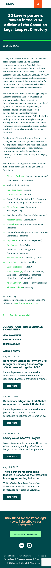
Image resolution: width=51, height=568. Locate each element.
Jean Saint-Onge (14, 272)
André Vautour (14, 283)
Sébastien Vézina (15, 288)
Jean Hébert (12, 224)
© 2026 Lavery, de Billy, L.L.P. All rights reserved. (25, 563)
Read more (12, 386)
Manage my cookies (24, 559)
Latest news (11, 351)
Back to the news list (20, 315)
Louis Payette (13, 262)
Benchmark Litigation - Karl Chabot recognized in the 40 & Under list (24, 403)
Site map (41, 556)
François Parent (14, 258)
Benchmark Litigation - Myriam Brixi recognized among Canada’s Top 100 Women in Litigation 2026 (25, 364)
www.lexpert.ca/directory (26, 303)
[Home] (8, 4)
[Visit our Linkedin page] (21, 545)
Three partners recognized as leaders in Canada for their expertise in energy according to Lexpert (25, 475)
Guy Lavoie (12, 240)
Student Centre (9, 556)
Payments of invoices (26, 556)
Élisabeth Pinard (14, 267)
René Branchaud (14, 190)
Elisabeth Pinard (12, 340)
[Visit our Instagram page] (29, 545)
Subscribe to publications (25, 534)
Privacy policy (40, 559)
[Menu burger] (46, 4)
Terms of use (9, 559)
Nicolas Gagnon (14, 220)
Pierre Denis (12, 207)
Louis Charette (14, 195)
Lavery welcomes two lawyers (21, 438)
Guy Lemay (12, 245)
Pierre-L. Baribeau (15, 176)
